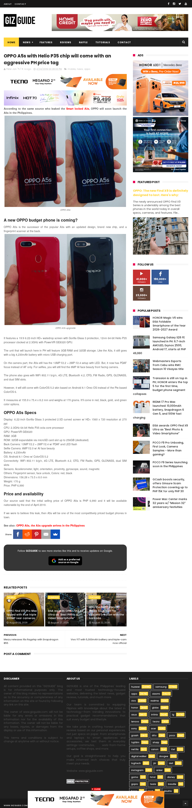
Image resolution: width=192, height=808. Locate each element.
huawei (135, 686)
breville (172, 784)
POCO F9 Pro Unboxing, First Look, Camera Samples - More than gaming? (168, 448)
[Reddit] (27, 534)
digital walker (138, 756)
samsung (160, 686)
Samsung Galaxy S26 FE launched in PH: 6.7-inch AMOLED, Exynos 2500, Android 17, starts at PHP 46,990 (159, 345)
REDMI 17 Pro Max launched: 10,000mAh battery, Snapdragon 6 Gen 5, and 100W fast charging (158, 409)
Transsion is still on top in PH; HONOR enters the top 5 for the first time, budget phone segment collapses (160, 386)
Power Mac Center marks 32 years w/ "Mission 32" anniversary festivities (170, 503)
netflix (135, 749)
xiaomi (156, 693)
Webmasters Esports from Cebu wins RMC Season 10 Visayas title (168, 365)
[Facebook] (17, 534)
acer (153, 728)
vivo (133, 700)
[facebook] (168, 4)
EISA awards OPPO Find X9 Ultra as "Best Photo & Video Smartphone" (65, 614)
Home (11, 42)
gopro (134, 784)
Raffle (83, 42)
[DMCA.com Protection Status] (78, 783)
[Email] (46, 534)
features (95, 597)
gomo (134, 777)
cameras (54, 597)
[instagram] (174, 4)
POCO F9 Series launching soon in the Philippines (170, 464)
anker (159, 770)
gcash (134, 735)
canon (154, 749)
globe (155, 707)
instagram (137, 770)
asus (134, 714)
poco (172, 735)
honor (134, 707)
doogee (163, 756)
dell (171, 763)
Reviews (65, 42)
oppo (87, 69)
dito (154, 735)
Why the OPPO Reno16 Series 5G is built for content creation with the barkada (106, 612)
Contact (20, 3)
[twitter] (179, 4)
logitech (136, 763)
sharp (156, 742)
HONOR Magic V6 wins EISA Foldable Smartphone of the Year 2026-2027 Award (169, 323)
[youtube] (185, 4)
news (80, 69)
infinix (154, 714)
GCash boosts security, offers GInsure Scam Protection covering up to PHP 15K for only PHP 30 (170, 485)
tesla (153, 784)
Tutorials (102, 42)
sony (134, 728)
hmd (152, 777)
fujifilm (135, 742)
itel (173, 749)
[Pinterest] (36, 534)
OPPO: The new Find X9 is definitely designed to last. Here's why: (160, 193)
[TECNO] (96, 799)
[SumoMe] (55, 534)
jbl (154, 763)
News (26, 42)
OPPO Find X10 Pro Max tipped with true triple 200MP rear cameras (22, 614)
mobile (72, 69)
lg (173, 714)
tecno (156, 721)
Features (46, 42)
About (8, 3)
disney (171, 777)
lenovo (135, 721)
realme (155, 700)
